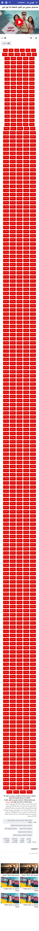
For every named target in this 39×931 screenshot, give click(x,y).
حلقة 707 (6, 627)
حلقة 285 (19, 281)
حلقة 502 (6, 458)
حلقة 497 (6, 454)
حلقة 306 (13, 297)
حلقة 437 (6, 405)
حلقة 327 (6, 314)
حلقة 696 (13, 619)
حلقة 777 (6, 685)
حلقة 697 (6, 619)
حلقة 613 (33, 553)
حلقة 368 (33, 351)
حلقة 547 (6, 495)
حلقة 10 (17, 54)
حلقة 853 (33, 751)
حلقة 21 (13, 63)
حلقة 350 (19, 335)
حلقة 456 (13, 421)
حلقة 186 (13, 199)
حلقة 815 (19, 718)
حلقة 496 (13, 454)
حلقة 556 (13, 503)
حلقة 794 (26, 701)
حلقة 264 (26, 265)
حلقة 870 (19, 763)
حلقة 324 (26, 314)
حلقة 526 (13, 479)
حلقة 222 (6, 227)
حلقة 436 (13, 405)
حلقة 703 (33, 627)
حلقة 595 (19, 536)
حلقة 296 (13, 289)
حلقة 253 (33, 256)
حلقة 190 (19, 203)
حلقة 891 (13, 780)
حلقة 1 (33, 50)
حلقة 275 (19, 273)
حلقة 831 (13, 730)
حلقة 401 (13, 376)
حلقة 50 (19, 87)
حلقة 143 (33, 166)
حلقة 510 (19, 466)
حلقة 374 (26, 355)
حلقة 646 (13, 578)
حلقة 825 (19, 726)
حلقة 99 (26, 129)
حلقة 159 (26, 178)
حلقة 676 (13, 602)
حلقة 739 (26, 656)
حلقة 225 (19, 232)
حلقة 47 (7, 83)
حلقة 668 (33, 598)
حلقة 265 (19, 265)
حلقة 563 (33, 512)
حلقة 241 (13, 244)
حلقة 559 (26, 508)
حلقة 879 (26, 771)
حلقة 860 (19, 755)
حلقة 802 (6, 705)
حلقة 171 (13, 186)
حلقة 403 (33, 380)
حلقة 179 (26, 195)
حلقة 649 (26, 582)
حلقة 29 (25, 71)
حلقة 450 (19, 417)
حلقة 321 (13, 310)
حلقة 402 (6, 376)
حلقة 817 (6, 718)
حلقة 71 (13, 104)
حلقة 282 (6, 277)
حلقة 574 (26, 520)
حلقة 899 (26, 788)
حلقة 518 (33, 475)
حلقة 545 (19, 495)
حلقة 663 (33, 594)
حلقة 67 (7, 100)
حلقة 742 (6, 656)
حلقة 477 (6, 438)
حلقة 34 (25, 75)
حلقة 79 (25, 112)
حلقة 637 (6, 569)
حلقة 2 (27, 50)
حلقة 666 (13, 594)
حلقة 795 (19, 701)
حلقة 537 (6, 487)
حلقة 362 (6, 343)
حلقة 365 (19, 347)
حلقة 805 (19, 709)
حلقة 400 (19, 376)
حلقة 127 (6, 149)
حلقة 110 (19, 137)
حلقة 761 (13, 672)
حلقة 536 (13, 487)
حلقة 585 (19, 528)
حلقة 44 (25, 83)
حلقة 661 (13, 590)
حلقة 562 (6, 508)
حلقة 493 (33, 454)
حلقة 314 (26, 306)
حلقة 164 (26, 182)
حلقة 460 (19, 425)
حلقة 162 (6, 178)
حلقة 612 (6, 549)
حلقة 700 (19, 623)
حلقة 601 (13, 541)
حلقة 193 (33, 207)
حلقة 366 (13, 347)
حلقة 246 (13, 248)
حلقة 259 (26, 260)
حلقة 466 (13, 429)
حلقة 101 (13, 129)
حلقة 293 (33, 289)
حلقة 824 (26, 726)
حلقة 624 (26, 561)
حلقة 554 (26, 503)
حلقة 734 (26, 652)
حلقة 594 (26, 536)
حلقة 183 (33, 199)
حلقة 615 (19, 553)
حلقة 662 (6, 590)
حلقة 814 (26, 718)
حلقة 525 (19, 479)
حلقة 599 (26, 541)
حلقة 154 (26, 174)
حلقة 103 (33, 133)
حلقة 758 (33, 672)
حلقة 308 (33, 302)
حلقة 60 (19, 96)
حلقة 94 (25, 124)
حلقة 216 (13, 223)
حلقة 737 (6, 652)
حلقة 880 (19, 771)
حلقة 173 (33, 190)
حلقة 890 (19, 780)
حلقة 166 (13, 182)
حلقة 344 (26, 330)
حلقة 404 (26, 380)
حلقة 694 (26, 619)
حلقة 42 (7, 79)
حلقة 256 (13, 256)
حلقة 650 (19, 582)
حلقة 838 (33, 738)
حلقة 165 (19, 182)
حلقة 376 (13, 355)
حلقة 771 (13, 681)
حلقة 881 (13, 771)
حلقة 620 (19, 557)
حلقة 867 (6, 759)
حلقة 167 (6, 182)
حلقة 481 (13, 442)
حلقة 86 (13, 116)
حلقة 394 (26, 372)
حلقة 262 (6, 260)
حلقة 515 (19, 471)
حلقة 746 (13, 660)
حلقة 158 (33, 178)
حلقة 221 (13, 227)
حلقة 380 (19, 359)
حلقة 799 (26, 705)
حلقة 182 (6, 195)
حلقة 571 (13, 516)
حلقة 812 (6, 714)
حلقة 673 (33, 602)
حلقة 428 (33, 401)
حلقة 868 (33, 763)
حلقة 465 (19, 429)
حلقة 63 (32, 100)
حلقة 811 (13, 714)
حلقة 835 (19, 734)
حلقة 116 (13, 141)
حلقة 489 (26, 450)
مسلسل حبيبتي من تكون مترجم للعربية (21, 825)
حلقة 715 (19, 635)
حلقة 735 (19, 652)
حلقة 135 (19, 157)
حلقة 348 (33, 335)
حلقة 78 (32, 112)
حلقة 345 (19, 330)
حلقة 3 (22, 50)
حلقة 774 (26, 685)
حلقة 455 (19, 421)
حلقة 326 (13, 314)
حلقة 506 (13, 462)
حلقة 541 (13, 491)
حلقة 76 (13, 108)
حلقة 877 (6, 767)
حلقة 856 (13, 751)
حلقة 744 (26, 660)
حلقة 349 (26, 335)
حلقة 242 (6, 244)
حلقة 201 (13, 211)
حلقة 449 (26, 417)
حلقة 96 (13, 124)
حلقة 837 (6, 734)
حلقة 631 (13, 565)
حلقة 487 (6, 446)
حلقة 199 (26, 211)
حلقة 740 (19, 656)
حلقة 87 (7, 116)
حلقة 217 (6, 223)
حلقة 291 (13, 285)
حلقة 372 (6, 351)
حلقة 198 (33, 211)
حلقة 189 (26, 203)
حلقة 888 (33, 780)
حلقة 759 (26, 672)
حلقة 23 (32, 67)
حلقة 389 (26, 368)
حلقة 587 (6, 528)
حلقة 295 (19, 289)
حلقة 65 (19, 100)
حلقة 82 (7, 112)
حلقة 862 (6, 755)
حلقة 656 (13, 586)
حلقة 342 (6, 326)
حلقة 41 (13, 79)
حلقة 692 (6, 615)
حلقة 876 (13, 767)
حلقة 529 (26, 483)
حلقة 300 (19, 293)
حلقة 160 (19, 178)
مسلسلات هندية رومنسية (14, 840)
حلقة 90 (19, 120)
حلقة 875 (19, 767)
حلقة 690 (19, 615)
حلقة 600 (19, 541)
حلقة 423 (33, 396)
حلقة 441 (13, 409)
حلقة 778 (33, 689)
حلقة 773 (33, 685)
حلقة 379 (26, 359)
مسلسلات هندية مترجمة (25, 832)
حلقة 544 (26, 495)
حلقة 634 (26, 569)
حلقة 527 (6, 479)
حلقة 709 (26, 631)
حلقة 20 (19, 63)
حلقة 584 (26, 528)
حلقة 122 (6, 145)
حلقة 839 (26, 738)
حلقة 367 (6, 347)
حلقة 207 (6, 215)
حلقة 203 (33, 215)
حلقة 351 (13, 335)
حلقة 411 (13, 384)
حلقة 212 (6, 219)
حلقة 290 (19, 285)
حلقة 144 (26, 166)
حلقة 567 (6, 512)
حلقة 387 (6, 363)
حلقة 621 (13, 557)
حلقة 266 (13, 265)
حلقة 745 (19, 660)
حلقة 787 (6, 693)
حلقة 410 (19, 384)
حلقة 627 (6, 561)
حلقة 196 (13, 207)
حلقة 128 (33, 153)
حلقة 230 (19, 236)
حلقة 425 (19, 396)
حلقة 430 (19, 401)
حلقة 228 (33, 236)
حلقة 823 (33, 726)
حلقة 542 (6, 491)
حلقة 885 (19, 775)
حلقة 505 (19, 462)
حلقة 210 (19, 219)
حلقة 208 (33, 219)
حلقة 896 (13, 784)
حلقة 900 (19, 788)
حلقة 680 (19, 607)
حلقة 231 (13, 236)
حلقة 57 (7, 91)
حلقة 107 (6, 133)
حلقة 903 (29, 792)
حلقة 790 (19, 697)
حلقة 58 (32, 96)
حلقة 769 (26, 681)
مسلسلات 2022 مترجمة (26, 829)
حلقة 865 (19, 759)
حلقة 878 (33, 771)
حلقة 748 (33, 664)
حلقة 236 (13, 240)
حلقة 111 (13, 137)
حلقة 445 (19, 413)
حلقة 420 (19, 392)
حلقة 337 (6, 322)
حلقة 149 (26, 170)
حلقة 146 (13, 166)
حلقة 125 (19, 149)
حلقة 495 (19, 454)
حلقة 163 (33, 182)
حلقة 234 (26, 240)
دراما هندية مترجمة (22, 840)
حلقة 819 (26, 722)
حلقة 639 (26, 574)
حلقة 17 (7, 59)
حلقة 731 (13, 648)
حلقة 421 (13, 392)
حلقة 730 (19, 648)
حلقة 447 (6, 413)
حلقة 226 (13, 232)
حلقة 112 (6, 137)
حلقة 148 (33, 170)
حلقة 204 (26, 215)
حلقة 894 (26, 784)
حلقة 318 (33, 310)
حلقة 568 (33, 516)
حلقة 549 (26, 499)
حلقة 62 (7, 96)
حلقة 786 (13, 693)
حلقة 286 (13, 281)
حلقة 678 (33, 607)
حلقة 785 (19, 693)
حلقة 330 (19, 318)
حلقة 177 (6, 190)
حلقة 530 (19, 483)
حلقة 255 (19, 256)
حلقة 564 (26, 512)
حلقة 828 (33, 730)
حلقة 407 (6, 380)
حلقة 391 (13, 368)
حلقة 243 (33, 248)
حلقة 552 (6, 499)
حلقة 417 (6, 388)
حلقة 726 (13, 644)
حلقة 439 (26, 409)
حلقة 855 (19, 751)
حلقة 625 (19, 561)
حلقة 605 (19, 545)
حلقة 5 (11, 50)
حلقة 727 (6, 644)
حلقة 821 (13, 722)
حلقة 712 (6, 631)
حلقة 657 (6, 586)
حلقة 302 (6, 293)
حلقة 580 (19, 524)
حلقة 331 (13, 318)
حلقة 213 (33, 223)
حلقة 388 (33, 368)
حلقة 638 (33, 574)
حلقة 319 (26, 310)
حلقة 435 (19, 405)
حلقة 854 (26, 751)
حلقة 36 (13, 75)
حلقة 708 (33, 631)
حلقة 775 (19, 685)
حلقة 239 (26, 244)
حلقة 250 (19, 252)
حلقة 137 (6, 157)
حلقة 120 (19, 145)
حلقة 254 (26, 256)
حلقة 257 (6, 256)
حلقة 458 (33, 425)
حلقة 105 (19, 133)
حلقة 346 (13, 330)
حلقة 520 (19, 475)
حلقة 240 (19, 244)
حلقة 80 (19, 112)
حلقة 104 (26, 133)
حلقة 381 (13, 359)
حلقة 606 (13, 545)
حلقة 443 (33, 413)
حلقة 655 (19, 586)
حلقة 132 (6, 153)
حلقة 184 (26, 199)
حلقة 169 (26, 186)
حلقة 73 (32, 108)
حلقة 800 (19, 705)
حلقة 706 (13, 627)
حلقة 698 (33, 623)
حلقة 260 (19, 260)
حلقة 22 (7, 63)
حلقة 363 (33, 347)
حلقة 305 (19, 297)
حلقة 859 (26, 755)
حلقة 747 (6, 660)
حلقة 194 (26, 207)
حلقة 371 (13, 351)
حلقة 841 (13, 738)
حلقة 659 (26, 590)
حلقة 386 (13, 363)
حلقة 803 (33, 709)
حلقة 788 (33, 697)
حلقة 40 (19, 79)
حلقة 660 (19, 590)
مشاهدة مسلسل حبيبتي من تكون (22, 835)
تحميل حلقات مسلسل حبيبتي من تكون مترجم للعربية (19, 821)
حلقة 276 (13, 273)
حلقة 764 (26, 677)
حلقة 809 (26, 714)
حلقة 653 (33, 586)
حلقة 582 (6, 524)
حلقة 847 (6, 742)
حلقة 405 (19, 380)
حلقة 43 (32, 83)
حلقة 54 (25, 91)
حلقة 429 (26, 401)
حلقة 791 (13, 697)
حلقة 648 (33, 582)
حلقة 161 (13, 178)
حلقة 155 (19, 174)
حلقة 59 (25, 96)
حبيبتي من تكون (29, 840)
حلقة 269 (26, 269)
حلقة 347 (6, 330)
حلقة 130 (19, 153)
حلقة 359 (26, 343)
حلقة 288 (33, 285)
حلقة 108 (33, 137)
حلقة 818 (33, 722)
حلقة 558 (33, 508)
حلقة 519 (26, 475)
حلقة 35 (19, 75)
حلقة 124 (26, 149)
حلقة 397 (6, 372)
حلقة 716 (13, 635)
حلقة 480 (19, 442)
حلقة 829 (26, 730)
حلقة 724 (26, 644)
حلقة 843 (33, 742)
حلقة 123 (33, 149)
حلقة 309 (26, 302)
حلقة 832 (6, 730)
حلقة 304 (26, 297)
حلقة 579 (26, 524)
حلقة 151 (13, 170)
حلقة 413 (33, 388)
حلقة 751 (13, 664)
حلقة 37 (7, 75)
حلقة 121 (13, 145)
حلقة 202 (6, 211)
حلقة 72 (7, 104)
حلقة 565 (19, 512)
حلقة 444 (26, 413)
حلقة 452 (6, 417)
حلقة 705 (19, 627)
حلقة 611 (13, 549)
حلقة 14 (25, 59)
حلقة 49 (25, 87)
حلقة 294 (26, 289)
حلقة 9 (23, 54)
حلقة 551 (13, 499)
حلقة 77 (7, 108)
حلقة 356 (13, 339)
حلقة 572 (6, 516)
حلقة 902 (6, 788)
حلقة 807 (6, 709)
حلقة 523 (33, 479)
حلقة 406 (13, 380)
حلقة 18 (32, 63)
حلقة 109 (26, 137)
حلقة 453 (33, 421)
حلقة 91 (13, 120)
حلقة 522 (6, 475)
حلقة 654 (26, 586)
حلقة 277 (6, 273)
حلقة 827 (6, 726)
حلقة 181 (13, 195)
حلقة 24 (25, 67)
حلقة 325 (19, 314)
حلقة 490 (19, 450)
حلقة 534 (26, 487)
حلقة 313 (33, 306)
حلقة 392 (6, 368)
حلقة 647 (6, 578)
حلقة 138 (33, 162)
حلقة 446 (13, 413)
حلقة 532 (6, 483)
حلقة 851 (13, 747)
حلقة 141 (13, 162)
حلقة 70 (19, 104)
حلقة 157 (6, 174)
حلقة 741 (13, 656)
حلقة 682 (6, 607)
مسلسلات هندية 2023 (11, 829)
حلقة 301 (13, 293)
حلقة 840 (19, 738)
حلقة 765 (19, 677)
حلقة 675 (19, 602)
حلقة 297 (6, 289)
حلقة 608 (33, 549)
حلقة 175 (19, 190)
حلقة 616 (13, 553)
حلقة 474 (26, 438)
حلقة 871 (13, 763)
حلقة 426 (13, 396)
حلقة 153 (33, 174)
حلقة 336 (13, 322)
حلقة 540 (19, 491)
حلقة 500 (19, 458)
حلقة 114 (26, 141)
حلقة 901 (13, 788)
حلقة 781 (13, 689)
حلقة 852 (6, 747)
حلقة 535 (19, 487)
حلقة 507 (6, 462)
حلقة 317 (6, 306)
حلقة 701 (13, 623)
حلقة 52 (7, 87)
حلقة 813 (33, 718)
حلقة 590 (19, 532)
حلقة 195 (19, 207)
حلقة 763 (33, 677)
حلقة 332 (6, 318)
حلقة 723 (33, 644)
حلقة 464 (26, 429)
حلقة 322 (6, 310)
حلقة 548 (33, 499)
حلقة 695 (19, 619)
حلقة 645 (19, 578)
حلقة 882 (6, 771)
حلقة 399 (26, 376)
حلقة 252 (6, 252)
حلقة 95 (19, 124)
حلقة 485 (19, 446)
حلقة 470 (19, 433)
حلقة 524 (26, 479)
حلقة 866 (13, 759)
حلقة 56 (13, 91)
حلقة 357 (6, 339)
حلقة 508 (33, 466)
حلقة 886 (13, 775)
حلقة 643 (33, 578)
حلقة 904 (23, 792)
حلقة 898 (33, 788)
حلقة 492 (6, 450)
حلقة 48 (32, 87)
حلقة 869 (26, 763)
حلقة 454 (26, 421)
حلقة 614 (26, 553)
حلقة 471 (13, 433)
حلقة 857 (6, 751)
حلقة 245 (19, 248)
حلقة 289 (26, 285)
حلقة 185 (19, 199)
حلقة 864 (26, 759)
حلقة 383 (33, 363)
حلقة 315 (19, 306)
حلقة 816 (13, 718)
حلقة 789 (26, 697)
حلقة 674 (26, 602)
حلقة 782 (6, 689)
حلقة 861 (13, 755)
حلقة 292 (6, 285)
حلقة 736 (13, 652)
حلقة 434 (26, 405)
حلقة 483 (33, 446)
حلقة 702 (6, 623)
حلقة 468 (33, 433)
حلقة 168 (33, 186)
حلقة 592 (6, 532)
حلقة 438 (33, 409)
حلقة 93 (32, 124)
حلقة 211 (13, 219)
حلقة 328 (33, 318)
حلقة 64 (25, 100)
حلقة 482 (6, 442)
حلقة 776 (13, 685)
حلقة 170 (19, 186)
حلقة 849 (26, 747)
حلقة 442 (6, 409)
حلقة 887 (6, 775)
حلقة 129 (26, 153)
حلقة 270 (19, 269)
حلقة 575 (19, 520)
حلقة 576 (13, 520)
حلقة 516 (13, 471)
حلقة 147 (6, 166)
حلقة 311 (13, 302)
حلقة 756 (13, 668)
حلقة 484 (26, 446)
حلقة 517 (6, 471)
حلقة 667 (6, 594)
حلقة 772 (6, 681)
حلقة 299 (26, 293)
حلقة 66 (13, 100)
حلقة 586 (13, 528)
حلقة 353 (33, 339)
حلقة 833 (33, 734)
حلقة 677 (6, 602)
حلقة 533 (33, 487)
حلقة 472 (6, 433)
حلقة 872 (6, 763)
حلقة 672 (6, 598)
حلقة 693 (33, 619)
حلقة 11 (11, 54)
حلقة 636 (13, 569)
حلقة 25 (19, 67)
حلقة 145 (19, 166)
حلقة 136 (13, 157)
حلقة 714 (26, 635)
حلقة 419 (26, 392)
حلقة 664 (26, 594)
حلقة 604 (26, 545)
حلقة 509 (26, 466)
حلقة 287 (6, 281)
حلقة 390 (19, 368)
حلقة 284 (26, 281)
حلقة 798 (33, 705)
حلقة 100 (20, 129)
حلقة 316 (13, 306)
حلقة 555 (19, 503)
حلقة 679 (26, 607)
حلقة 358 (33, 343)
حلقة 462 (6, 425)
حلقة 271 (13, 269)
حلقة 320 (19, 310)
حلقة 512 (6, 466)
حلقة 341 (13, 326)
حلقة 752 (6, 664)
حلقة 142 (6, 162)
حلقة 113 (33, 141)
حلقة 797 (6, 701)
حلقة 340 (19, 326)
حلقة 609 (26, 549)
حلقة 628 (33, 565)
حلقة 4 (16, 50)
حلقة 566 (13, 512)
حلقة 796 (13, 701)
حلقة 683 (33, 611)
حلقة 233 (33, 240)
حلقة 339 (26, 326)
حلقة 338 (33, 326)
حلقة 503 (33, 462)
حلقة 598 (33, 541)
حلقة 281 (13, 277)
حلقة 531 (13, 483)
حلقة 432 (6, 401)
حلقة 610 (19, 549)
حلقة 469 (26, 433)
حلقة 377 (6, 355)
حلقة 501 (13, 458)
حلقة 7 (34, 54)
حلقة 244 (26, 248)
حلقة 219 (26, 227)
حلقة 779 (26, 689)
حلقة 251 (13, 252)
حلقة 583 (33, 528)
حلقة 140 (19, 162)
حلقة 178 (33, 195)
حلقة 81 (13, 112)
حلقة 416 (13, 388)
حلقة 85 (19, 116)
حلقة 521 (13, 475)
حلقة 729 (26, 648)
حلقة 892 (6, 780)
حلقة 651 (13, 582)
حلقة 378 (33, 359)
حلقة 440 (19, 409)
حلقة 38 (32, 79)
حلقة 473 (33, 438)
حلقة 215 (19, 223)
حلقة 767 (6, 677)
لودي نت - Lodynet (26, 2)
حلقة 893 (33, 784)
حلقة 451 (13, 417)
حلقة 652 (6, 582)
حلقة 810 (19, 714)
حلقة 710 (19, 631)
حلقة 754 (26, 668)
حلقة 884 (26, 775)
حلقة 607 (6, 545)
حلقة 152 (6, 170)
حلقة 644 (26, 578)
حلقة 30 (19, 71)
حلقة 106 (13, 133)
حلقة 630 (19, 565)
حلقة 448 (33, 417)
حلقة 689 (26, 615)
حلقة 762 (6, 672)
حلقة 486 (13, 446)
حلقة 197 (6, 207)
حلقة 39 (25, 79)
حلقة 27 (7, 67)
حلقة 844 (26, 742)
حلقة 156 (13, 174)
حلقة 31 (13, 71)
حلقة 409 (26, 384)
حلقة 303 (33, 297)
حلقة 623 (33, 561)
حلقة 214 (26, 223)
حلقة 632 (6, 565)
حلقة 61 (13, 96)
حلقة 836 (13, 734)
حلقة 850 (19, 747)
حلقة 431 (13, 401)
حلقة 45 (19, 83)
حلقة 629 (26, 565)
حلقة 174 (26, 190)
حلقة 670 (19, 598)
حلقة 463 (33, 429)
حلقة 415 (19, 388)
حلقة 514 (26, 471)
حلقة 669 (26, 598)
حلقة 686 (13, 611)
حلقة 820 (19, 722)
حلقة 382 (6, 359)
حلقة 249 (26, 252)
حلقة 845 (19, 742)
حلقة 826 (13, 726)
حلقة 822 (6, 722)
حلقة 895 (19, 784)
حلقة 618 (33, 557)
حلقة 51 (13, 87)
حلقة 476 (13, 438)
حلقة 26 (13, 67)
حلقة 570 (19, 516)
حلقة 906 (9, 792)
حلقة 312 (6, 302)
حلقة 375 (19, 355)
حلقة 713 (33, 635)
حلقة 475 (19, 438)
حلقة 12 (5, 54)
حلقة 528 (33, 483)
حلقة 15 (19, 59)
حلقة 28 (32, 71)
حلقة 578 (33, 524)
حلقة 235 (19, 240)
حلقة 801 (13, 705)
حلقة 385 (19, 363)
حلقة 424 (26, 396)
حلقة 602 (6, 541)
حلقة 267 (6, 265)
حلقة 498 (33, 458)
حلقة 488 (33, 450)
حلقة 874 (26, 767)
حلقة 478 (33, 442)
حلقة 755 (19, 668)
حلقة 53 (32, 91)
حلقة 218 (33, 227)
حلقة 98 (32, 129)
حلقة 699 (26, 623)
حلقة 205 (19, 215)
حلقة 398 (33, 376)
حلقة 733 (33, 652)
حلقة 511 (13, 466)
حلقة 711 (13, 631)
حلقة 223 (33, 232)
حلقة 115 (19, 141)
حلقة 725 (19, 644)
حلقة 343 (33, 330)
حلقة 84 (25, 116)
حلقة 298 (33, 293)
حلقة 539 (26, 491)
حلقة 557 (6, 503)
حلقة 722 (6, 639)
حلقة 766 (13, 677)
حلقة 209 (26, 219)
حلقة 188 (33, 203)
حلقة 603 (33, 545)
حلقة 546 (13, 495)
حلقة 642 (6, 574)
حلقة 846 (13, 742)
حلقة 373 (33, 355)
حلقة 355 (19, 339)
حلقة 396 (13, 372)
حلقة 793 (33, 701)
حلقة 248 (33, 252)
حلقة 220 (19, 227)
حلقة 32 (7, 71)
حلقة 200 (19, 211)
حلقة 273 (33, 273)
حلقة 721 (13, 639)
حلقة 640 (19, 574)
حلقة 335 (19, 322)
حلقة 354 (26, 339)
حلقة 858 (33, 755)
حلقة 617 (6, 553)
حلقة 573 (33, 520)
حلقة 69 (25, 104)
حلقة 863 (33, 759)
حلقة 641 (13, 574)
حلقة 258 (33, 260)
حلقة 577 (6, 520)
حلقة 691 (13, 615)
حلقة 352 (6, 335)
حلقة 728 (33, 648)
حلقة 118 (33, 145)
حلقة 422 (6, 392)
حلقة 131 (13, 153)
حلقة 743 (33, 660)
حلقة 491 (13, 450)
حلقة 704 (26, 627)
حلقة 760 (19, 672)
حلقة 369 (26, 351)
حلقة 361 (13, 343)
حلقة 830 (19, 730)
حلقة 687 (6, 611)
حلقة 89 (25, 120)
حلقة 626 (13, 561)
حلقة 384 (26, 363)
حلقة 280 (19, 277)
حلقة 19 (25, 63)
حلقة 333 (33, 322)
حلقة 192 (6, 203)
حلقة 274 (26, 273)
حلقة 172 (6, 186)
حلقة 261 (13, 260)
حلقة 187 (6, 199)
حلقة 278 (33, 277)
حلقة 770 (19, 681)
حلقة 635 (19, 569)
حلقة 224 (26, 232)
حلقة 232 (6, 236)
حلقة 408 (33, 384)
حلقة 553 (33, 503)
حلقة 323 (33, 314)
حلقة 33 (32, 75)
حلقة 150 (19, 170)
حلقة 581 (13, 524)
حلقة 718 (33, 639)
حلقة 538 (33, 491)
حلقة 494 (26, 454)
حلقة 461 (13, 425)
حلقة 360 (19, 343)
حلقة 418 (33, 392)
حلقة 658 (33, 590)
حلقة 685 (19, 611)
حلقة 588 (33, 532)
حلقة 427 (6, 396)
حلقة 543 (33, 495)
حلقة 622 (6, 557)
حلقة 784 (26, 693)
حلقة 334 (26, 322)
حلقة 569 (26, 516)
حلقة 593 (33, 536)
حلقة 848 (33, 747)
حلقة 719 (26, 639)
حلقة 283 (33, 281)
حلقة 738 (33, 656)
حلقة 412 (6, 384)
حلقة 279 (26, 277)
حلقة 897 (6, 784)
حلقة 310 (19, 302)
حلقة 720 (19, 639)
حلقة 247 (6, 248)
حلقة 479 (26, 442)
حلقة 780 (19, 689)
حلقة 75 (19, 108)
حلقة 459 (26, 425)
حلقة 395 (19, 372)
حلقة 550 (19, 499)
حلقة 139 (26, 162)
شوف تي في (9, 802)
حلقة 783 (33, 693)
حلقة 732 (6, 648)
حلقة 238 (33, 244)
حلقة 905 (16, 792)
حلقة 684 (26, 611)
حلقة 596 (13, 536)
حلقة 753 (33, 668)
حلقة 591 (13, 532)
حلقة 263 (33, 265)
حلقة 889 (26, 780)
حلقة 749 (26, 664)
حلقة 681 (13, 607)
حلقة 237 (6, 240)
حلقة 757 (6, 668)
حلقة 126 (13, 149)
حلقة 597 (6, 536)
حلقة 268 (33, 269)
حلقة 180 (19, 195)
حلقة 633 (33, 569)
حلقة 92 (7, 120)
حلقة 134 (26, 157)
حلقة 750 (19, 664)
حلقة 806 (13, 709)
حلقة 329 (26, 318)
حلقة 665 (19, 594)
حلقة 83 (32, 116)
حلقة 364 (26, 347)
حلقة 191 (13, 203)
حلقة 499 (26, 458)
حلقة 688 (33, 615)
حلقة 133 (33, 157)
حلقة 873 (33, 767)
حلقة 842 (6, 738)
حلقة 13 (32, 59)
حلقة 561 (13, 508)
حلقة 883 (33, 775)
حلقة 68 (32, 104)
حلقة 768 (33, 681)
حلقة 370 (19, 351)
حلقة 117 (6, 141)
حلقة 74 (25, 108)
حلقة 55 (19, 91)
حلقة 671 (13, 598)
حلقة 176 (13, 190)
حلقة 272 (6, 269)
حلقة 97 (7, 124)
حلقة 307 (6, 297)
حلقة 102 (7, 129)
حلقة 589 (26, 532)
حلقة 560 (19, 508)
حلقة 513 (33, 471)
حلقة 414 (26, 388)
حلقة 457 (6, 421)
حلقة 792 (6, 697)
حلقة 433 (33, 405)
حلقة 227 (6, 232)
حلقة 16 (13, 59)
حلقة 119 (26, 145)
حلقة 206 (13, 215)
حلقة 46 (13, 83)
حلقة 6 (5, 50)
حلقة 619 (26, 557)
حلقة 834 (26, 734)
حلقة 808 (33, 714)
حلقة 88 (32, 120)
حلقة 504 (26, 462)
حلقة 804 (26, 709)
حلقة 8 (28, 54)
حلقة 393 (33, 372)
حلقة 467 (6, 429)
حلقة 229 (26, 236)
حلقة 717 (6, 635)
